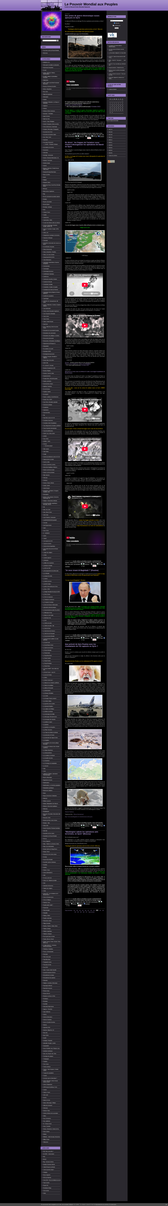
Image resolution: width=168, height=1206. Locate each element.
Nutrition (45, 867)
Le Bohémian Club (47, 617)
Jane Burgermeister (47, 525)
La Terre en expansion (48, 596)
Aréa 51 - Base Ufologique (48, 121)
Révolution (45, 1001)
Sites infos (45, 1032)
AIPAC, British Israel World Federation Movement (51, 83)
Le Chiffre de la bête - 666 (48, 625)
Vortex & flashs (46, 1131)
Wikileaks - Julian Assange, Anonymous (51, 1136)
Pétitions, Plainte (46, 915)
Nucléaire (45, 864)
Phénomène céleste (47, 920)
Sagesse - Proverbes (47, 1009)
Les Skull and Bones (47, 752)
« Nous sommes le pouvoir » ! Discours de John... (117, 74)
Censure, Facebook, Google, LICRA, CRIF (51, 229)
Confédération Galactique (48, 273)
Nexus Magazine (46, 841)
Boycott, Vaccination (47, 201)
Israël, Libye (45, 514)
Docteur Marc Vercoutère (48, 360)
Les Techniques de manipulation (50, 763)
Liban (44, 768)
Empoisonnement (46, 375)
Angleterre (45, 105)
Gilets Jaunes (46, 448)
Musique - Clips (46, 822)
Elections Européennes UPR (49, 368)
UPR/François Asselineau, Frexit (50, 1087)
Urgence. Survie (46, 1092)
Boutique (45, 199)
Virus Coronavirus (47, 1118)
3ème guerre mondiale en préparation (51, 64)
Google (44, 454)
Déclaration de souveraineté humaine (51, 330)
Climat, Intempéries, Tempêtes (49, 251)
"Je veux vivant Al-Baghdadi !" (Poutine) (82, 570)
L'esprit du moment (47, 543)
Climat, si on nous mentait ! (49, 254)
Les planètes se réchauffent (49, 727)
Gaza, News (45, 438)
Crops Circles (46, 318)
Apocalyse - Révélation (48, 113)
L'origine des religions (47, 552)
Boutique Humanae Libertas (49, 1164)
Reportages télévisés (47, 985)
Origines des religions (47, 888)
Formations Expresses (48, 420)
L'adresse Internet (112, 89)
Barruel (44, 1159)
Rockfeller (45, 1003)
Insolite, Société (46, 485)
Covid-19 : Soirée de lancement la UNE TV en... (117, 57)
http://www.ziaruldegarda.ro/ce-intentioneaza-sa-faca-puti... (79, 816)
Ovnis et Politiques (47, 899)
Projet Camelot (46, 1182)
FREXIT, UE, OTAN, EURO (49, 433)
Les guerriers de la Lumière (49, 703)
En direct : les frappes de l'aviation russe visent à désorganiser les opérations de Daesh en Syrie (84, 145)
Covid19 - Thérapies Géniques (51, 144)
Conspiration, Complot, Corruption (50, 287)
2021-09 (110, 132)
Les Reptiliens (46, 740)
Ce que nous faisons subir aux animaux (51, 222)
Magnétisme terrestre (47, 780)
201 (100, 910)
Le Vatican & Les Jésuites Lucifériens (51, 682)
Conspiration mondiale (47, 284)
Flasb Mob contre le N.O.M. (49, 417)
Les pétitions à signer (47, 721)
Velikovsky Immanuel (47, 1105)
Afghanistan (45, 80)
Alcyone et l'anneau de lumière (49, 86)
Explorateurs (46, 409)
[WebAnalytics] (111, 167)
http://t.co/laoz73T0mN (71, 364)
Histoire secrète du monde (48, 469)
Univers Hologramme (47, 1084)
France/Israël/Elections (48, 430)
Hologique (45, 1172)
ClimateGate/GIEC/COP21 (48, 257)
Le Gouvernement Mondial (48, 636)
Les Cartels (45, 695)
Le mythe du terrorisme (48, 647)
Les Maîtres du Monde (48, 711)
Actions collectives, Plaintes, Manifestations (49, 73)
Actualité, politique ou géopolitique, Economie (50, 77)
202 (103, 910)
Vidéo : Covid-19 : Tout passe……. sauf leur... (117, 61)
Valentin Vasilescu (69, 811)
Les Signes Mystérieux (48, 750)
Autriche (45, 165)
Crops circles (46, 316)
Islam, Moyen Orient (47, 512)
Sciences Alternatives (47, 1017)
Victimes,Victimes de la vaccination (50, 1113)
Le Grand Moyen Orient (48, 645)
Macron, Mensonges (47, 777)
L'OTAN (44, 555)
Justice (44, 535)
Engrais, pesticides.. (47, 381)
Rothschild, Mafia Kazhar (48, 1006)
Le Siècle (45, 677)
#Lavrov (67, 362)
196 (85, 910)
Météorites (45, 808)
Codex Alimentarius (47, 259)
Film (44, 415)
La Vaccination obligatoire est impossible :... (117, 53)
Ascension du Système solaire (49, 134)
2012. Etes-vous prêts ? (48, 1151)
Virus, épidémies (46, 1121)
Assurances (45, 149)
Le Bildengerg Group (47, 612)
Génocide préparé (48, 445)
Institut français (46, 488)
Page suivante (91, 912)
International (45, 494)
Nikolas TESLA (46, 851)
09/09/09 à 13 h (46, 62)
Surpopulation (46, 1045)
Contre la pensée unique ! (48, 1169)
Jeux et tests (46, 530)
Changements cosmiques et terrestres (51, 235)
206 (83, 912)
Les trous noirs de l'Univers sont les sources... (116, 50)
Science (45, 1014)
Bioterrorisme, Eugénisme (48, 191)
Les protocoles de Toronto (48, 735)
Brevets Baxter (46, 204)
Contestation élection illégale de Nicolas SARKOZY (51, 293)
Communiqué (46, 268)
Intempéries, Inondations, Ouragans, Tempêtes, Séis (51, 491)
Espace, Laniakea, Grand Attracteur (50, 396)
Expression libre (46, 412)
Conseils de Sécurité (47, 281)
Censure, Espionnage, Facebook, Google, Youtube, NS (50, 226)
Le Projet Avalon (46, 652)
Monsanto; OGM (46, 817)
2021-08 (110, 134)
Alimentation (45, 96)
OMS (44, 875)
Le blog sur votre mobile (48, 615)
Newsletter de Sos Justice (48, 833)
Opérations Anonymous (48, 885)
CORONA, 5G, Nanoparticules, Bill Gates (50, 302)
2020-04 (110, 150)
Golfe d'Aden (46, 451)
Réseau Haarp (46, 990)
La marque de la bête (47, 576)
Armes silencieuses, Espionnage (50, 126)
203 (75, 912)
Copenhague (46, 298)
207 (86, 912)
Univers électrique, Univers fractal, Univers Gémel (50, 1081)
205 (81, 912)
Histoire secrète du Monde (48, 472)
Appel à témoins (46, 116)
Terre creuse (46, 1064)
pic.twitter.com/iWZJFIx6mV (73, 105)
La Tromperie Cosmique (48, 602)
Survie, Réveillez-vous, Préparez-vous (51, 1048)
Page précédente (68, 910)
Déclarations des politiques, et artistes (51, 335)
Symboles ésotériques (48, 1051)
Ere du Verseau (46, 389)
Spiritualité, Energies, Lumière (49, 1043)
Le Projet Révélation (47, 663)
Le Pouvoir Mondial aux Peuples (91, 4)
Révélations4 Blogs (47, 1187)
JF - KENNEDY (46, 533)
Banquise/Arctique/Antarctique (49, 171)
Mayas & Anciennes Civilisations (50, 795)
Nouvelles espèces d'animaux (49, 862)
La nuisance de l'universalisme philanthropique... (115, 46)
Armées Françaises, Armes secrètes (51, 124)
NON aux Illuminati (47, 1177)
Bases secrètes (46, 174)
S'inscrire (117, 23)
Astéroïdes (45, 152)
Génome (45, 443)
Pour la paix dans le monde (49, 936)
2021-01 (110, 137)
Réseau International (79, 814)
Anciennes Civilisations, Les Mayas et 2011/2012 (51, 103)
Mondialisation (46, 811)
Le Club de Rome (46, 628)
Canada (44, 214)
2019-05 (110, 152)
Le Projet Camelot (47, 658)
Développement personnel (48, 353)
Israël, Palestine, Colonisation (49, 517)
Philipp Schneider (46, 923)
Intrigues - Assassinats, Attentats (50, 500)
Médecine (45, 798)
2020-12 (110, 139)
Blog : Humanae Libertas (48, 1161)
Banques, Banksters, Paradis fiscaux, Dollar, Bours (51, 169)
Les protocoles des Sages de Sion (50, 737)
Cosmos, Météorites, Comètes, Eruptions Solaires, (52, 305)
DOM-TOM (45, 362)
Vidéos (44, 1115)
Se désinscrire (117, 25)
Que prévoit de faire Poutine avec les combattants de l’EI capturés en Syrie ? (81, 645)
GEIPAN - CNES (46, 441)
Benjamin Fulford (46, 182)
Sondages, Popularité (47, 1040)
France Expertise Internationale (49, 428)
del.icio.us (81, 136)
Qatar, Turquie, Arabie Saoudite (49, 969)
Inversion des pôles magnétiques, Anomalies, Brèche (50, 504)
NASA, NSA (45, 825)
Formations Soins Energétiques (49, 423)
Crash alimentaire (47, 308)
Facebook (101, 136)
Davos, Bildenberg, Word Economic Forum (50, 327)
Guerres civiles (46, 462)
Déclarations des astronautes (49, 333)
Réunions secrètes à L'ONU (49, 996)
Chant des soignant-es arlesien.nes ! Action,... (116, 78)
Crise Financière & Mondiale (49, 313)
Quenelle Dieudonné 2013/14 (49, 972)
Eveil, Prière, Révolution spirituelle (50, 402)
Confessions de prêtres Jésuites (50, 279)
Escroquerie (45, 394)
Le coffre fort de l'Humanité (49, 633)
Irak (44, 506)
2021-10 (110, 129)
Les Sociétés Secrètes (48, 758)
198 (91, 910)
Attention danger (46, 163)
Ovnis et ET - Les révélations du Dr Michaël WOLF (50, 894)
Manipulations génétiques (48, 787)
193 (77, 910)
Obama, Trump (46, 870)
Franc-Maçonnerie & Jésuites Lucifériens (52, 425)
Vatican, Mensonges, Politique (49, 1102)
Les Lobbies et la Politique (48, 708)
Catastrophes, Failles (47, 220)
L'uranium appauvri (47, 557)
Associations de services (48, 147)
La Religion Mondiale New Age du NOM (51, 591)
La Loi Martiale (46, 573)
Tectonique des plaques (48, 1056)
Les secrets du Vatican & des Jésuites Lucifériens (51, 747)
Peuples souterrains (47, 918)
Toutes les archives (113, 155)
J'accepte (45, 522)
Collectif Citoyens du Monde (49, 1167)
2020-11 (110, 142)
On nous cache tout (47, 877)
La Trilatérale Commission (48, 599)
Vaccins (44, 1097)
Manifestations (46, 782)
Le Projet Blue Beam (47, 655)
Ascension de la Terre (47, 131)
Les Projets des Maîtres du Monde (50, 732)
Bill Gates (45, 188)
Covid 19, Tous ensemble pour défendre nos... (117, 64)
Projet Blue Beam (46, 959)
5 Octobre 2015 (95, 106)
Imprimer (89, 136)
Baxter (44, 177)
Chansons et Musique (47, 237)
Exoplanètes (45, 407)
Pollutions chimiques (47, 933)
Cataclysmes (46, 217)
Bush (44, 209)
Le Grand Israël (46, 642)
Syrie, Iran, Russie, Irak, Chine (49, 1053)
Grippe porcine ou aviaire (48, 459)
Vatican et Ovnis (46, 1100)
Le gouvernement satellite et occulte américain (50, 639)
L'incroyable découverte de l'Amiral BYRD (50, 549)
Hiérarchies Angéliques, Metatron (50, 467)
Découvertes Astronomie (48, 338)
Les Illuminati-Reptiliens (48, 706)
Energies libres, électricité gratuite (50, 378)
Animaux (45, 108)
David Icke (45, 324)
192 (74, 910)
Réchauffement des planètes (49, 977)
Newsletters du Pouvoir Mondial (50, 836)
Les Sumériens (46, 760)
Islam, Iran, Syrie (46, 509)
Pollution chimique (47, 928)
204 (78, 912)
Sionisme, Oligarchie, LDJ (48, 1030)
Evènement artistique (47, 404)
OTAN (44, 890)
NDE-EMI (45, 830)
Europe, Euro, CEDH (47, 399)
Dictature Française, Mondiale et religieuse (50, 357)
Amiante (45, 99)
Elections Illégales (47, 370)
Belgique (45, 179)
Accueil (44, 70)
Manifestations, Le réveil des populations (51, 785)
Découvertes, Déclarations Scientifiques (51, 340)
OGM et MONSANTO (47, 872)
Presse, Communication (48, 951)
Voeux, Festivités (46, 1126)
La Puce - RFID (46, 589)
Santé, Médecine (46, 1011)
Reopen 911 (45, 1185)
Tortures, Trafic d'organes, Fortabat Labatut (50, 1070)
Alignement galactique (47, 94)
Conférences (46, 276)
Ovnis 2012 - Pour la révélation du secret (52, 1180)
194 (80, 910)
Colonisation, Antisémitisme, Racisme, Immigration (51, 263)
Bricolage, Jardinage (47, 206)
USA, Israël (45, 1094)
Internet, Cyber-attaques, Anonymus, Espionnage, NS (51, 498)
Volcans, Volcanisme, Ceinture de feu (51, 1128)
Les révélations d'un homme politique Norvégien (51, 743)
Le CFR (44, 620)
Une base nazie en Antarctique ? (50, 1078)
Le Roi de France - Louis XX (49, 672)
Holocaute (45, 477)
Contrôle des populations (48, 295)
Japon (44, 527)
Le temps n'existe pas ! (48, 680)
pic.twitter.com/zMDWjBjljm (84, 364)
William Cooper (46, 1139)
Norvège (45, 856)
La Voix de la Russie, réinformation (50, 604)
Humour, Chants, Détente (48, 482)
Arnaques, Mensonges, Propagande (50, 129)
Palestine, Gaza (46, 902)
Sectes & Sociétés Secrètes (49, 1022)
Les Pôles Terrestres (47, 729)
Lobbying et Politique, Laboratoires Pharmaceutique (50, 774)
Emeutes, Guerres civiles (48, 373)
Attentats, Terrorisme (47, 160)
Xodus (44, 1193)
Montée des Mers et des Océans (50, 820)
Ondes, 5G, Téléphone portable (50, 880)
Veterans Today (46, 1110)
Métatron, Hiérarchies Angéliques (50, 806)
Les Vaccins (45, 765)
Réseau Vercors (46, 993)
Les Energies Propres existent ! (50, 698)
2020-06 (110, 145)
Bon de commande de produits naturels (51, 196)
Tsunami (45, 1075)
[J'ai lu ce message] (166, 1204)
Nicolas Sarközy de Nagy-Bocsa (50, 849)
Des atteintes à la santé (48, 348)
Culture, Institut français (48, 321)
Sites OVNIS (45, 1035)
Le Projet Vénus (46, 666)
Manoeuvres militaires (47, 790)
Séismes (45, 1024)
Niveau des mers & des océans (50, 854)
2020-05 (110, 147)
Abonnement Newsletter (48, 67)
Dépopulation (46, 346)
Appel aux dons (46, 118)
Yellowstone (45, 1142)
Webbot (44, 1134)
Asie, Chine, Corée (47, 137)
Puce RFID (45, 967)
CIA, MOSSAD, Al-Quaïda (48, 246)
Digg (96, 136)
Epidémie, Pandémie (47, 386)
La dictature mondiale (47, 565)
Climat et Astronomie (47, 249)
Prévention (45, 954)
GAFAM (44, 436)
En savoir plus (112, 1204)
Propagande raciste (47, 962)
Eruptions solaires (47, 391)
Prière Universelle (47, 956)
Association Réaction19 (48, 142)
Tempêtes (45, 1061)
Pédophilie (45, 912)
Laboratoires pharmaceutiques (49, 607)
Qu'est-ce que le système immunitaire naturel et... (117, 71)
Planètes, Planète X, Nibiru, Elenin (50, 925)
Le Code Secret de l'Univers (49, 630)
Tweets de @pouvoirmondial (112, 120)
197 (88, 910)
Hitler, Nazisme (46, 475)
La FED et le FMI (46, 568)
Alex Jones (45, 91)
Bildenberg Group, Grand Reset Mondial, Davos (51, 185)
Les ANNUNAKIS (46, 690)
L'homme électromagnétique (49, 546)
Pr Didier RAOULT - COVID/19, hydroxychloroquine (49, 946)
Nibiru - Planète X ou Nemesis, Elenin (51, 843)
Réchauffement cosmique (48, 975)
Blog (44, 193)
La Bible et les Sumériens (48, 562)
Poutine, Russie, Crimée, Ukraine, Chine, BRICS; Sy (51, 942)
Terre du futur (46, 1190)
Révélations (45, 998)
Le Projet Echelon (47, 660)
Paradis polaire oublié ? (48, 905)
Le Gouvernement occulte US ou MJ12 (51, 610)
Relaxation (45, 980)
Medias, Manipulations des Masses (50, 803)
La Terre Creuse (46, 594)
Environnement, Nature (48, 383)
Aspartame (45, 139)
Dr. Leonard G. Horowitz (48, 365)
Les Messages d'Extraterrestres (50, 716)
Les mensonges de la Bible (49, 714)
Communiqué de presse (48, 271)
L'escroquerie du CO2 (47, 540)
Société (44, 1037)
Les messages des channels (49, 719)
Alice (44, 1156)
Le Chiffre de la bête (47, 623)
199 (94, 910)
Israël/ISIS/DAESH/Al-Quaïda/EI (50, 520)
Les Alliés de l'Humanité (48, 687)
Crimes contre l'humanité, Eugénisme (51, 311)
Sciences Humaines (47, 1019)
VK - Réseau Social (47, 1123)
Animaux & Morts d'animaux (49, 111)
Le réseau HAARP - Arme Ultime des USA (51, 669)
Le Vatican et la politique (48, 685)
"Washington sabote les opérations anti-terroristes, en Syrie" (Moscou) (82, 833)
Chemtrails (45, 240)
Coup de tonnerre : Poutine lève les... (116, 67)
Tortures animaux (47, 1066)
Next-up (45, 838)
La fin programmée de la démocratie (50, 570)
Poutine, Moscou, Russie (48, 939)
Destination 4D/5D (47, 351)
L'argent (45, 538)
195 (82, 910)
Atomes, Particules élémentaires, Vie (51, 157)
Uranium (45, 1089)
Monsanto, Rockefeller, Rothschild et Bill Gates (51, 815)
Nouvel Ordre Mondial (47, 859)
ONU (44, 883)
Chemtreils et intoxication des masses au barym (52, 244)
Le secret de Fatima (47, 674)
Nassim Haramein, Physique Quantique (51, 828)
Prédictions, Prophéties (48, 949)
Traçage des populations (48, 1072)
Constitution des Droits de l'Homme (50, 289)
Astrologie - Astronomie (48, 155)
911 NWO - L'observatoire (48, 1153)
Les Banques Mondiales (48, 693)
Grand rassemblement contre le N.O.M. (51, 456)
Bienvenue (45, 53)
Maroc (44, 793)
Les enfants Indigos (47, 701)
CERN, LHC (45, 232)
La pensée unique (47, 583)
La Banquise (45, 560)
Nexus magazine (46, 1174)
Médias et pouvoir (47, 800)
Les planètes (46, 724)
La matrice (45, 578)
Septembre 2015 (46, 1027)
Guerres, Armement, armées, (49, 464)
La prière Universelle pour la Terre (50, 586)
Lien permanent (71, 136)
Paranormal (45, 907)
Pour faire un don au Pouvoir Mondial (51, 50)
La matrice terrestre (47, 581)
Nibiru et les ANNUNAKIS (48, 846)
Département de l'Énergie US (49, 343)
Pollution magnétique (47, 931)
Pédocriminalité (46, 910)
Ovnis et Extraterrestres (48, 897)
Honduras (45, 480)
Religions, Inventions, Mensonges (50, 983)
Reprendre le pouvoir (47, 988)
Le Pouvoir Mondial (47, 650)
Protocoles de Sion (47, 964)
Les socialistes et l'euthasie (49, 755)
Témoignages (46, 1058)
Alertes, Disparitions (47, 89)
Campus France (46, 212)
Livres (44, 771)
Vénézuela (45, 1108)
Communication (46, 266)
